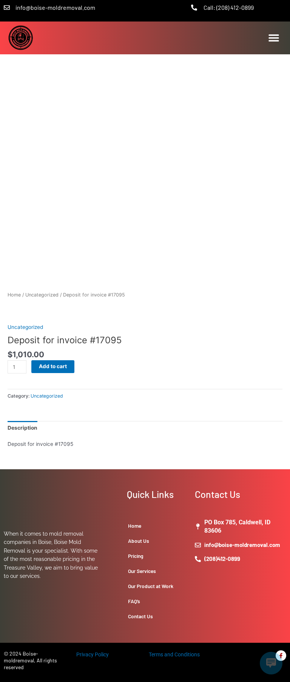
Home (14, 295)
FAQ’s (134, 601)
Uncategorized (42, 295)
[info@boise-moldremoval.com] (7, 8)
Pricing (135, 556)
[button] (273, 37)
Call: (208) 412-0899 (229, 7)
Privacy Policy (92, 654)
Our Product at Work (150, 586)
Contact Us (140, 616)
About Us (138, 541)
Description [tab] (22, 428)
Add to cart (53, 366)
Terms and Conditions (174, 654)
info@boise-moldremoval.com (55, 7)
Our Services (142, 571)
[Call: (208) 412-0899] (194, 8)
